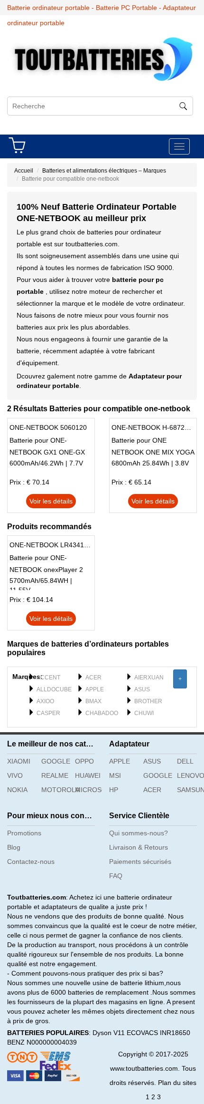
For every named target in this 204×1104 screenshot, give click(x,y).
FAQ (115, 876)
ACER (93, 677)
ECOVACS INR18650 (158, 1032)
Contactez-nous (31, 861)
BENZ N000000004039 (42, 1042)
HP (113, 790)
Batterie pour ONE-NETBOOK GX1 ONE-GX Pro (47, 447)
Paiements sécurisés (140, 861)
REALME (54, 775)
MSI (115, 775)
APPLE (94, 689)
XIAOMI (18, 761)
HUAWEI (88, 775)
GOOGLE (54, 761)
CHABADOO (101, 713)
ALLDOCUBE (54, 689)
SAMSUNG (190, 790)
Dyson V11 (109, 1032)
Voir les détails (51, 501)
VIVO (15, 775)
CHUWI (144, 713)
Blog (13, 847)
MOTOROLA (54, 790)
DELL (185, 761)
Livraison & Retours (138, 847)
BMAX (93, 701)
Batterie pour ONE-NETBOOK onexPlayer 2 (46, 563)
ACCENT (48, 677)
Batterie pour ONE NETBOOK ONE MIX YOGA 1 (152, 447)
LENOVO (190, 775)
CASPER (48, 713)
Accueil (23, 170)
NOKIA (17, 790)
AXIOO (45, 701)
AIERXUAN (149, 677)
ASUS (142, 689)
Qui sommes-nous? (138, 833)
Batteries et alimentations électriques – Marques (104, 170)
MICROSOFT (88, 790)
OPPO (84, 761)
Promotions (24, 833)
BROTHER (148, 701)
